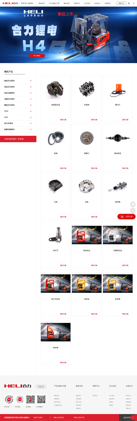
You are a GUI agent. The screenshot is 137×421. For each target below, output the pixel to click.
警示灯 (117, 105)
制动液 (55, 348)
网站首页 (42, 3)
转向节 (55, 250)
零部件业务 (57, 402)
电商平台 (77, 3)
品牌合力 (128, 399)
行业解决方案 (58, 405)
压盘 (86, 202)
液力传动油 (55, 299)
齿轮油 (86, 299)
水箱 (55, 202)
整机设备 (56, 395)
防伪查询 (78, 405)
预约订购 (63, 120)
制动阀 (117, 202)
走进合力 (98, 3)
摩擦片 (86, 153)
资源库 (111, 402)
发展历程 (128, 405)
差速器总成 (55, 105)
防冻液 (117, 299)
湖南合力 (128, 408)
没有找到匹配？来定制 (14, 139)
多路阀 (86, 105)
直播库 (111, 405)
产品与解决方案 (54, 3)
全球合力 (128, 395)
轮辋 (55, 153)
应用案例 (78, 399)
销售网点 (78, 408)
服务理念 (78, 395)
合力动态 (87, 3)
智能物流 (56, 399)
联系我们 (108, 3)
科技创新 (128, 402)
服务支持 (67, 3)
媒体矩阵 (111, 399)
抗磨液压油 (117, 250)
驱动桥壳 (117, 153)
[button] (60, 60)
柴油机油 (86, 250)
